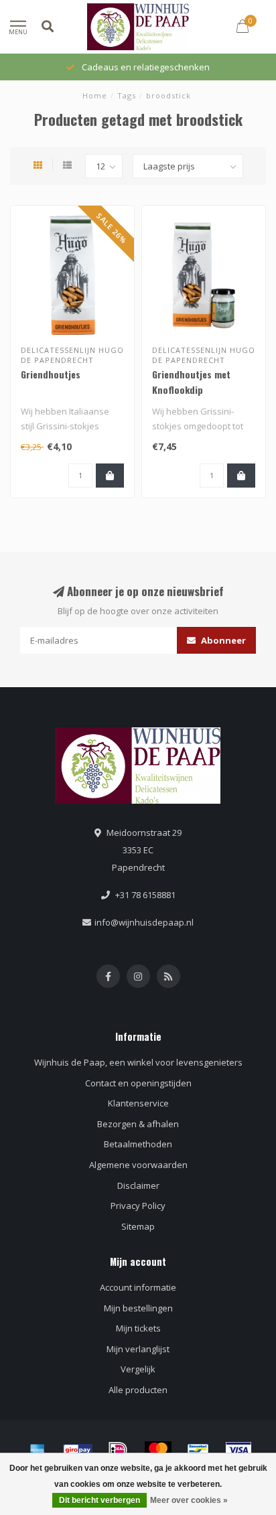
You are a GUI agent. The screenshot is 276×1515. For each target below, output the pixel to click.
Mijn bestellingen (138, 1308)
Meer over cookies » (189, 1500)
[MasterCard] (158, 1450)
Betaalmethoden (138, 1144)
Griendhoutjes (50, 374)
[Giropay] (77, 1450)
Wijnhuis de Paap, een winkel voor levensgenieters (138, 1062)
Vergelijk (138, 1369)
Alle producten (138, 1390)
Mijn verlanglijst (138, 1349)
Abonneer (222, 640)
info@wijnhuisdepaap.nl (144, 922)
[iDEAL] (118, 1450)
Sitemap (138, 1226)
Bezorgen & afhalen (138, 1124)
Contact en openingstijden (138, 1083)
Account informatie (138, 1287)
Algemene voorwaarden (138, 1165)
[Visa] (238, 1450)
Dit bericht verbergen (99, 1500)
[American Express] (37, 1450)
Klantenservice (138, 1103)
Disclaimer (138, 1185)
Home (94, 95)
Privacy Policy (138, 1206)
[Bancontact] (198, 1450)
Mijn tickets (138, 1328)
